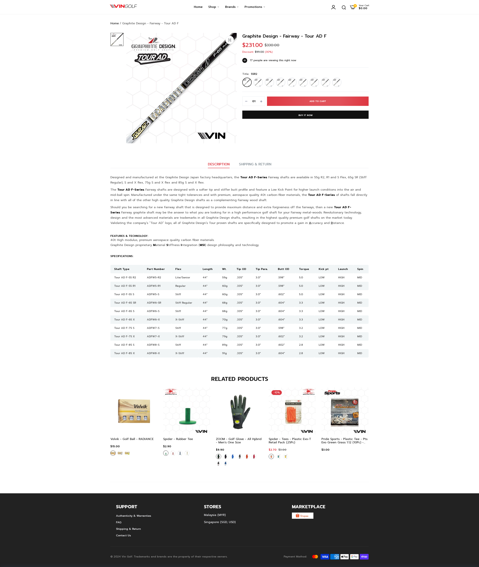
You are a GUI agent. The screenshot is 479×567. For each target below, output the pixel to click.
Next (359, 429)
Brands (231, 7)
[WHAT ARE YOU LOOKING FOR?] (343, 7)
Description (219, 164)
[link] (151, 394)
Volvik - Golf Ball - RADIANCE (132, 439)
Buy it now (305, 115)
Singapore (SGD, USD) (220, 522)
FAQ (118, 522)
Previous (119, 429)
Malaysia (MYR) (215, 515)
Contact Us (123, 535)
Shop (212, 7)
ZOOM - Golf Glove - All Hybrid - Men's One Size (239, 440)
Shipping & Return (255, 164)
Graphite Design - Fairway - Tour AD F (284, 36)
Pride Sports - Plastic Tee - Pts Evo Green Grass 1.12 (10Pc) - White (344, 440)
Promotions (254, 7)
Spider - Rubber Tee (178, 439)
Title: (249, 74)
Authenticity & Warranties (133, 516)
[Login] (334, 7)
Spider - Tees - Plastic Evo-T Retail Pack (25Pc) (290, 440)
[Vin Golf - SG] (123, 7)
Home (198, 7)
